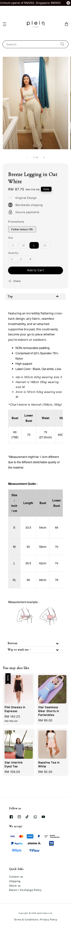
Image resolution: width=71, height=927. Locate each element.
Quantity (13, 252)
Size (10, 237)
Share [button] (17, 281)
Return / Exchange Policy (25, 889)
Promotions (16, 221)
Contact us (16, 876)
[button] (5, 24)
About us (15, 885)
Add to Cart (35, 270)
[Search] (62, 44)
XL (45, 245)
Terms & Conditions (26, 919)
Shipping (15, 881)
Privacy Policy (48, 919)
